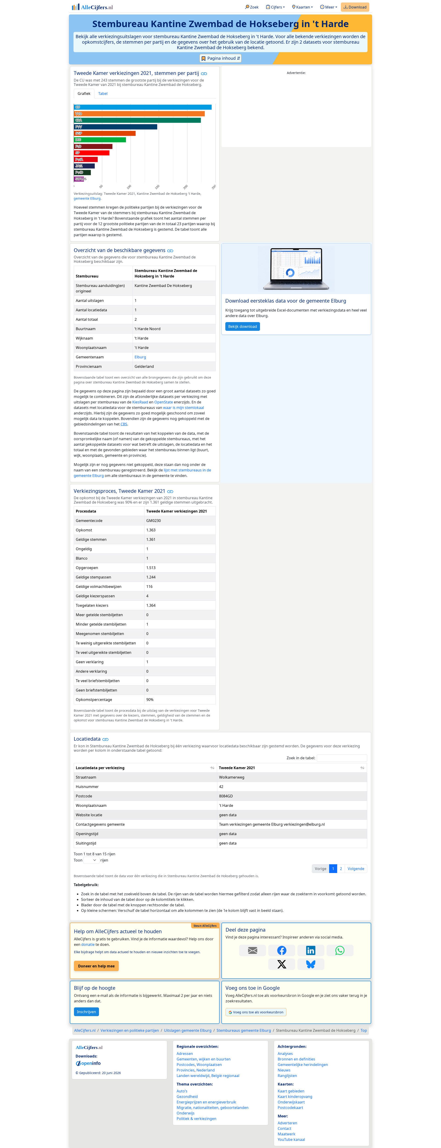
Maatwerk (286, 1134)
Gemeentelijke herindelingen (303, 1064)
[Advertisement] (296, 111)
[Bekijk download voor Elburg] (296, 269)
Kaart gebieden (291, 1091)
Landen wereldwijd (193, 1075)
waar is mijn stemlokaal (183, 407)
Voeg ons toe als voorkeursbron (258, 1012)
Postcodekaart (290, 1107)
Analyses (285, 1053)
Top (364, 1030)
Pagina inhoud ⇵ (223, 58)
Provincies (186, 1070)
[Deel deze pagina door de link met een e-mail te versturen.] (252, 950)
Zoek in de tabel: (301, 757)
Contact (284, 1128)
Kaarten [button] (302, 7)
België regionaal (225, 1075)
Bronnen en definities (296, 1059)
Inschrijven (86, 1011)
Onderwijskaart (291, 1102)
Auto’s (182, 1091)
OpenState (163, 402)
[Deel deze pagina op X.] (281, 964)
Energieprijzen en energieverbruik (206, 1102)
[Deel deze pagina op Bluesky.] (310, 964)
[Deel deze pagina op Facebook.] (281, 950)
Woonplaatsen (209, 1064)
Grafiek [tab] (84, 93)
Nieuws (284, 1070)
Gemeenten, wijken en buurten (204, 1059)
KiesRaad (140, 402)
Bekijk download (242, 326)
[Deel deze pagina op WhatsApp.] (340, 950)
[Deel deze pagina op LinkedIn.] (310, 950)
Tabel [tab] (102, 93)
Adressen (185, 1053)
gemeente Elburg (87, 198)
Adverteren (287, 1122)
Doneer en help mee (96, 966)
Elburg (140, 357)
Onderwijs (186, 1113)
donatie (88, 944)
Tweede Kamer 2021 (237, 767)
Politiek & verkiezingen (196, 1118)
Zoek (254, 7)
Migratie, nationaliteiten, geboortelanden (213, 1107)
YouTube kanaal (291, 1139)
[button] (204, 73)
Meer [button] (329, 7)
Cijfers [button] (276, 7)
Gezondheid (187, 1096)
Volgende (356, 868)
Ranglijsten (287, 1075)
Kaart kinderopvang (295, 1096)
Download (357, 7)
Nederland (205, 1070)
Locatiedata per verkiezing (100, 767)
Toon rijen (91, 860)
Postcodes (186, 1064)
